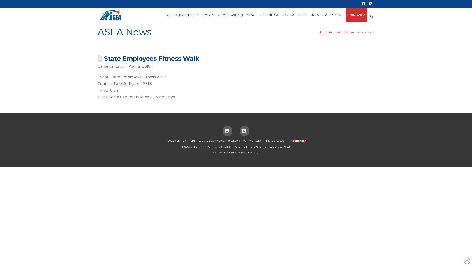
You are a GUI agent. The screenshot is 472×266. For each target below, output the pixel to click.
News (220, 141)
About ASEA (206, 141)
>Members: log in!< (277, 141)
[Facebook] (364, 4)
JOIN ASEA (299, 141)
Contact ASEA (252, 141)
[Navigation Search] (370, 16)
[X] (371, 4)
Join (192, 141)
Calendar (233, 141)
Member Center (176, 141)
